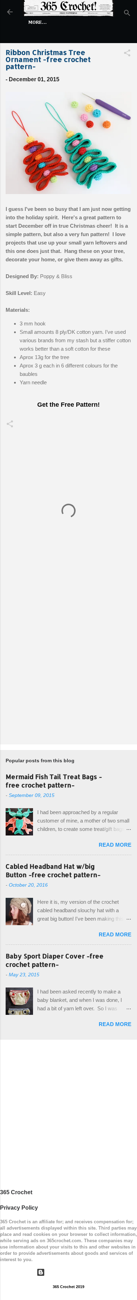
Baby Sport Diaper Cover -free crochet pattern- (55, 960)
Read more (115, 845)
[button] (127, 54)
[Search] (127, 14)
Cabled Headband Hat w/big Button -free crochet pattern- (53, 870)
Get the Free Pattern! (68, 404)
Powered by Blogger (73, 1272)
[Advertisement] (68, 665)
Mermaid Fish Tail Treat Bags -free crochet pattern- (54, 780)
